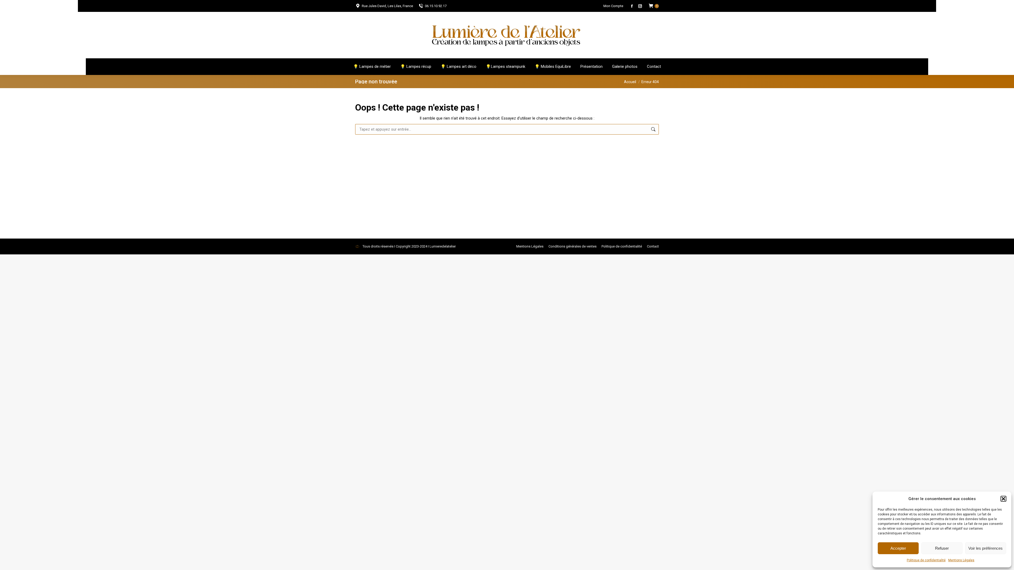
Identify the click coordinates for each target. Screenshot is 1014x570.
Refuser (942, 548)
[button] (1003, 498)
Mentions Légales (961, 560)
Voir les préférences (985, 548)
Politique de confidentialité (926, 560)
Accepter (898, 548)
